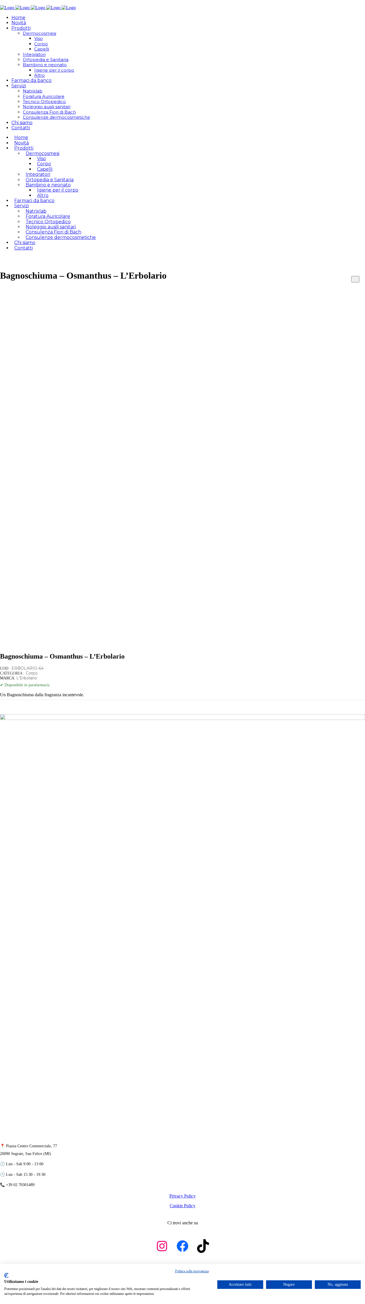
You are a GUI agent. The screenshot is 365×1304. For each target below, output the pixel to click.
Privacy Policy (182, 1196)
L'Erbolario (26, 678)
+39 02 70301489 (20, 1185)
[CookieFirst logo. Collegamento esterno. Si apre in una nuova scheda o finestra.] (6, 1275)
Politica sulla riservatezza (192, 1271)
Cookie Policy (182, 1205)
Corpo (32, 673)
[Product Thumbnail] (355, 279)
